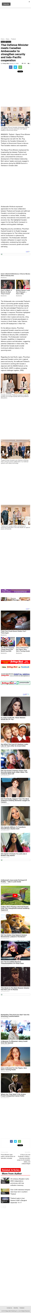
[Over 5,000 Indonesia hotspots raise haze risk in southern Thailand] (5, 1191)
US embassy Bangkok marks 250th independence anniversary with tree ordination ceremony (19, 1182)
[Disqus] (15, 1234)
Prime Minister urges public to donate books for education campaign (8, 1156)
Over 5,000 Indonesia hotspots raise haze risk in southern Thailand (20, 1191)
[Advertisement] (15, 20)
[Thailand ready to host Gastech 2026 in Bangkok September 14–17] (5, 1200)
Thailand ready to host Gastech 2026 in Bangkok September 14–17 (18, 1200)
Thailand (8, 42)
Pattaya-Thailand (3, 1182)
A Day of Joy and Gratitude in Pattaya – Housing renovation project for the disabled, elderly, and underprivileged (23, 1159)
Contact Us (9, 1308)
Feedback (22, 1308)
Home (2, 39)
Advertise (16, 1308)
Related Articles (11, 1170)
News (2, 42)
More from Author (12, 1173)
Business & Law (4, 1202)
